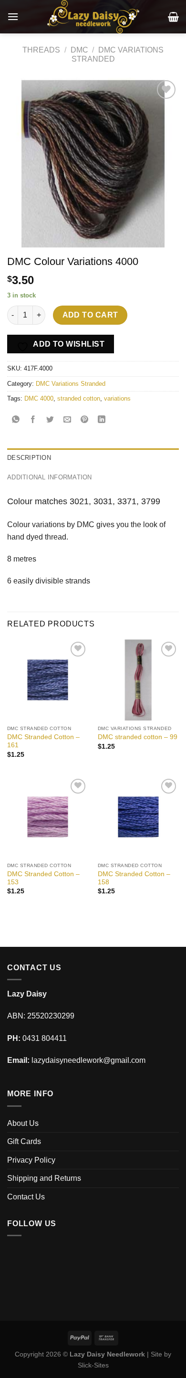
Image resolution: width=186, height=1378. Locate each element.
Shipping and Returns (44, 1178)
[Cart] (173, 16)
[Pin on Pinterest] (85, 420)
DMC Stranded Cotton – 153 (43, 878)
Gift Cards (24, 1141)
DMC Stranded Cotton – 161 (43, 741)
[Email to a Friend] (67, 420)
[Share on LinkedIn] (102, 420)
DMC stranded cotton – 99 (137, 737)
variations (117, 398)
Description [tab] (29, 457)
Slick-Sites (93, 1365)
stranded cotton (78, 398)
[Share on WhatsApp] (16, 420)
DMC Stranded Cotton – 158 (134, 878)
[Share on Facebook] (33, 420)
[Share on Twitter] (50, 420)
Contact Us (26, 1197)
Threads (41, 50)
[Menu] (13, 16)
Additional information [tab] (49, 477)
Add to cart (90, 315)
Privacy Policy (31, 1160)
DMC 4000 (38, 398)
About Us (23, 1123)
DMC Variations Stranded (70, 383)
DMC (79, 50)
